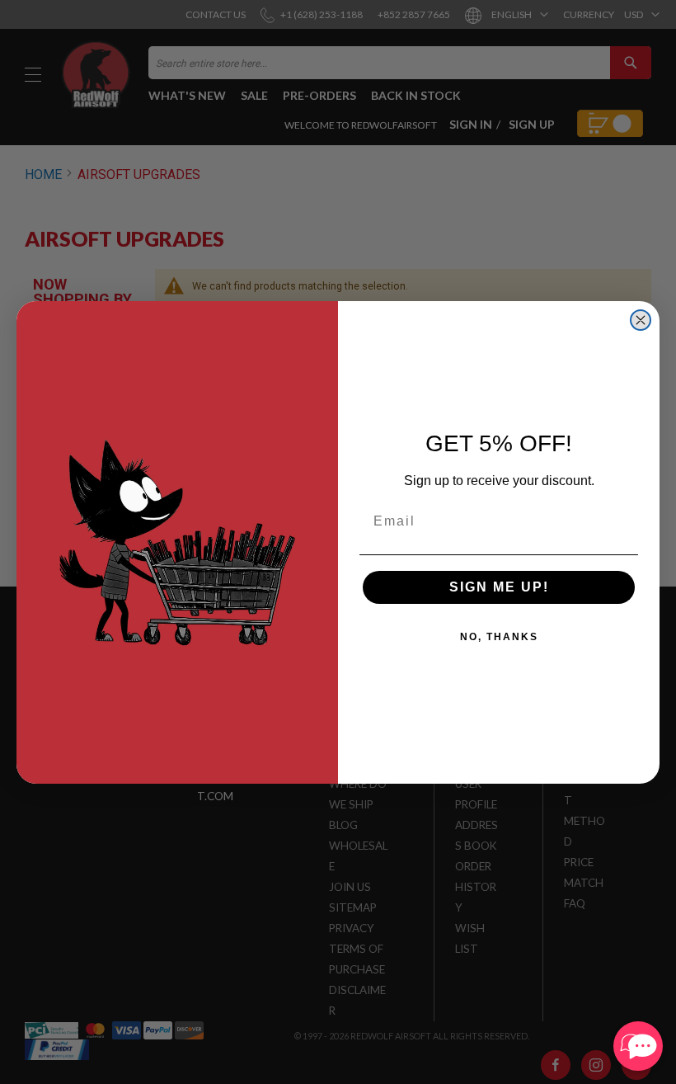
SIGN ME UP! (499, 587)
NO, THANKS (499, 637)
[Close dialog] (640, 320)
